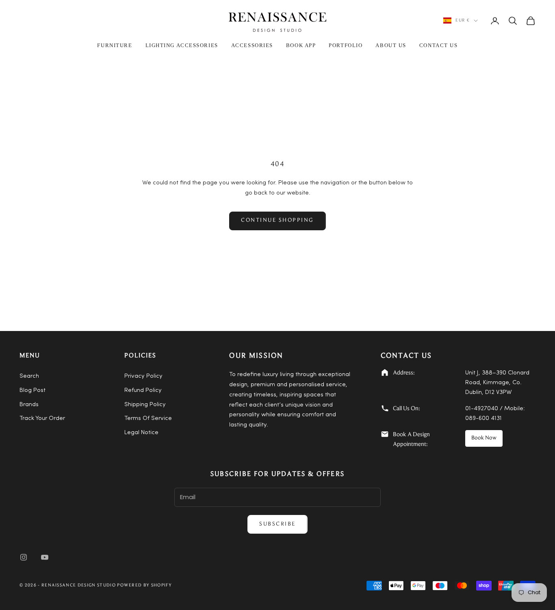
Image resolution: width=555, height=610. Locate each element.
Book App (301, 45)
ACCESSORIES (252, 45)
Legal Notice (141, 433)
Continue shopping (277, 220)
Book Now (483, 438)
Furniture (114, 45)
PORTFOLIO (345, 45)
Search (29, 376)
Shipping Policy (145, 405)
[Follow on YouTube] (45, 557)
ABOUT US (390, 45)
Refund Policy (143, 390)
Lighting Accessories (181, 45)
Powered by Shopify (144, 585)
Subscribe (277, 524)
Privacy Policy (143, 376)
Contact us (438, 45)
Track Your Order (42, 418)
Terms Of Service (148, 418)
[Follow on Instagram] (24, 557)
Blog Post (33, 390)
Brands (29, 405)
